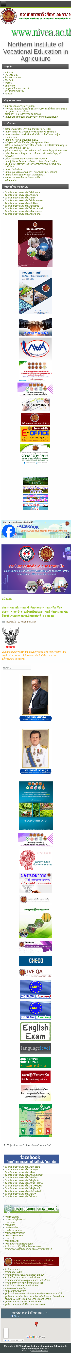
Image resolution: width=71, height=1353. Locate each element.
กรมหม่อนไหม (12, 1241)
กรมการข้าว (10, 1238)
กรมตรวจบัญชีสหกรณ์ (15, 1219)
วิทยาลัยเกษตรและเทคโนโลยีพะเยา (21, 1196)
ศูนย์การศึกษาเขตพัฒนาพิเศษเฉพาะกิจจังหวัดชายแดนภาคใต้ (33, 1293)
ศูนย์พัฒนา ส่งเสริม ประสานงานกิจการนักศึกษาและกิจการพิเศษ (34, 1296)
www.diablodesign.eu (40, 1351)
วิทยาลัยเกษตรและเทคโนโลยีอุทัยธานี (22, 214)
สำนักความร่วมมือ (13, 1272)
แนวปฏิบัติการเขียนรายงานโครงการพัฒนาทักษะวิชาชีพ (31, 161)
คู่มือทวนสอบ (11, 180)
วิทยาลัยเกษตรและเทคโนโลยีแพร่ (20, 1194)
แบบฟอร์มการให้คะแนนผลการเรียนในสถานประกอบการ (31, 172)
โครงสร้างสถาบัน (13, 77)
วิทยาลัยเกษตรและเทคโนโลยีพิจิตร (21, 203)
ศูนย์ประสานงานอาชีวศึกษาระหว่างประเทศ (25, 1304)
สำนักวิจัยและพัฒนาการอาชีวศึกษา (21, 1285)
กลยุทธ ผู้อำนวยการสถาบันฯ (18, 88)
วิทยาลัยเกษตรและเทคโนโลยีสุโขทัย (22, 206)
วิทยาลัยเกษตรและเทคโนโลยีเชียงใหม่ (23, 1191)
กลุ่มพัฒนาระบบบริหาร (15, 1291)
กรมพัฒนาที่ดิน (12, 1227)
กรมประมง (10, 1222)
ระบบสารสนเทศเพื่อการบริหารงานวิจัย (22, 177)
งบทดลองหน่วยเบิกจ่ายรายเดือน (20, 106)
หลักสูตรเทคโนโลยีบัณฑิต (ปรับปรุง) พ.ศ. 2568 (27, 142)
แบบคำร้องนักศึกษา (14, 169)
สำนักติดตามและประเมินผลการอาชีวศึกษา (24, 1275)
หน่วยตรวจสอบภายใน (15, 1288)
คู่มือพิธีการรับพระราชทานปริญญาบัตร (23, 114)
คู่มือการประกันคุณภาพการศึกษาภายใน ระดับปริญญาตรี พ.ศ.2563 (36, 150)
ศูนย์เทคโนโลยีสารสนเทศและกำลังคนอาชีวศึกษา (28, 1299)
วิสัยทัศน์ (9, 80)
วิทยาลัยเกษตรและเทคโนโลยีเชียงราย (22, 192)
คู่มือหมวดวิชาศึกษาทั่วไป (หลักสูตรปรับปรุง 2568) (28, 129)
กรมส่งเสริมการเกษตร (15, 1233)
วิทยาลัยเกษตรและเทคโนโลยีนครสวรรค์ (24, 208)
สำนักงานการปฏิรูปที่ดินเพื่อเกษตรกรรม (23, 1246)
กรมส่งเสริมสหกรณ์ (14, 1235)
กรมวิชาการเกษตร (13, 1230)
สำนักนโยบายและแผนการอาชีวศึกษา (22, 1277)
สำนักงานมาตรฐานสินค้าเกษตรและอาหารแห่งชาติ (28, 1249)
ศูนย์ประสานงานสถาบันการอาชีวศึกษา (23, 1301)
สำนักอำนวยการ (12, 1269)
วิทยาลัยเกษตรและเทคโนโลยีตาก (20, 197)
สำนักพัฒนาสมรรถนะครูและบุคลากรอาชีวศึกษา (27, 1280)
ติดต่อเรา (9, 93)
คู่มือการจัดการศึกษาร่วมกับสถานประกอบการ (26, 158)
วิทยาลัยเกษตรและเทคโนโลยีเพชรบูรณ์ (23, 211)
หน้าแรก (9, 72)
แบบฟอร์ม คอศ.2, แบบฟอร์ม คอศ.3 (21, 140)
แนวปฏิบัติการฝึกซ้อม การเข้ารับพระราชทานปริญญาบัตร (31, 117)
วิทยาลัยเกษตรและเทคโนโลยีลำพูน (21, 195)
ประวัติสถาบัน (11, 75)
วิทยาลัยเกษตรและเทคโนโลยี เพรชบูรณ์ (23, 1185)
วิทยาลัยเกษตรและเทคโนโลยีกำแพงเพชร (24, 200)
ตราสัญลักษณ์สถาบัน (14, 91)
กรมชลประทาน (12, 1217)
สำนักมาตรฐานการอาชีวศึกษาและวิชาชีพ (24, 1283)
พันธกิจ (8, 83)
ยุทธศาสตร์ (10, 86)
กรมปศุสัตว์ (10, 1225)
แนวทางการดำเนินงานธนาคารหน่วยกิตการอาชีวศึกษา (30, 131)
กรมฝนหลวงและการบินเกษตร (19, 1244)
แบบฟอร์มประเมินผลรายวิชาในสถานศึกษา (25, 174)
